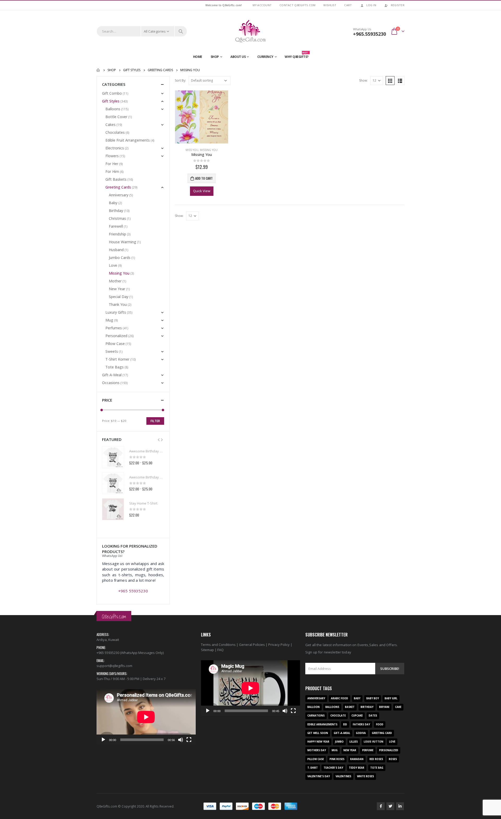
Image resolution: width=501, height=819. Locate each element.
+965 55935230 (133, 590)
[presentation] (158, 439)
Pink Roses (337, 759)
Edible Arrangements (322, 724)
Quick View (201, 191)
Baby (113, 202)
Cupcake (357, 715)
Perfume (367, 750)
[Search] (181, 31)
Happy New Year (318, 741)
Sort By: (180, 80)
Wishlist (329, 5)
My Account (262, 5)
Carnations (316, 715)
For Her (111, 163)
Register (397, 5)
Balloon (313, 707)
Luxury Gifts (115, 312)
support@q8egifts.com (114, 665)
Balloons (112, 108)
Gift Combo (112, 93)
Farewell (116, 226)
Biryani (384, 707)
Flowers (112, 155)
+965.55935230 (369, 34)
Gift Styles (111, 101)
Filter (155, 421)
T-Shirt (312, 767)
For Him (112, 171)
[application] (146, 717)
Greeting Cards (118, 187)
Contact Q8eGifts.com (297, 5)
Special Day (118, 296)
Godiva (361, 733)
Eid (345, 724)
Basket (350, 707)
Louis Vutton (373, 741)
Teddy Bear (356, 767)
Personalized (116, 335)
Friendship (117, 234)
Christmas (117, 218)
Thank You (118, 304)
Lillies (353, 741)
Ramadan (356, 759)
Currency (265, 56)
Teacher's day (333, 767)
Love (113, 265)
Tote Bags (114, 367)
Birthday (116, 210)
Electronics (114, 147)
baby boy (372, 698)
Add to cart (204, 178)
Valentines (343, 776)
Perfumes (113, 327)
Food (379, 724)
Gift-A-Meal (112, 374)
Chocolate (338, 715)
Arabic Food (339, 698)
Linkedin (400, 806)
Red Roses (376, 759)
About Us (238, 56)
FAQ (220, 649)
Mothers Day (316, 750)
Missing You (209, 150)
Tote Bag (376, 767)
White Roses (365, 776)
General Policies (252, 644)
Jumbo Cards (119, 257)
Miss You (192, 150)
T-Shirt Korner (117, 359)
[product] (201, 116)
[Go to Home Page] (98, 70)
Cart (348, 5)
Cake (398, 707)
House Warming (122, 241)
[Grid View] (390, 80)
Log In (371, 5)
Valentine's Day (318, 776)
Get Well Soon (317, 733)
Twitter (390, 806)
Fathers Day (361, 724)
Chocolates (115, 132)
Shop (215, 56)
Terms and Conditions (218, 644)
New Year (117, 288)
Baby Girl (391, 698)
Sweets (111, 351)
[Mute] (180, 739)
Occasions (111, 382)
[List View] (400, 80)
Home (197, 56)
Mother (115, 280)
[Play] (103, 739)
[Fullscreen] (189, 739)
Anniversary (118, 194)
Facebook (381, 806)
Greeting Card (382, 733)
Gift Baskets (116, 179)
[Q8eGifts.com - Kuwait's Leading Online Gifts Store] (250, 31)
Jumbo (339, 741)
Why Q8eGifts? (296, 55)
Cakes (110, 124)
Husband (116, 249)
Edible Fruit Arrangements (127, 140)
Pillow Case (115, 343)
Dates (373, 715)
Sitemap (207, 649)
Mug (109, 320)
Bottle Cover (116, 116)
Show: (363, 80)
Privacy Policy (279, 644)
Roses (393, 759)
